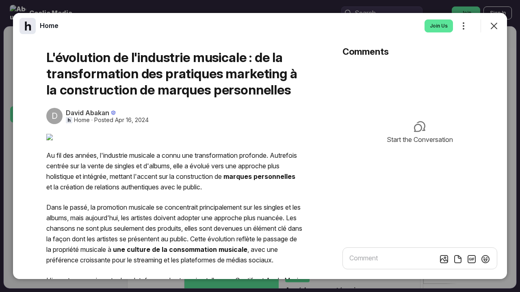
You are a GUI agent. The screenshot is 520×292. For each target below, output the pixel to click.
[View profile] (28, 26)
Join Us (439, 26)
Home (82, 120)
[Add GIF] (471, 259)
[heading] (49, 25)
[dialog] (260, 146)
